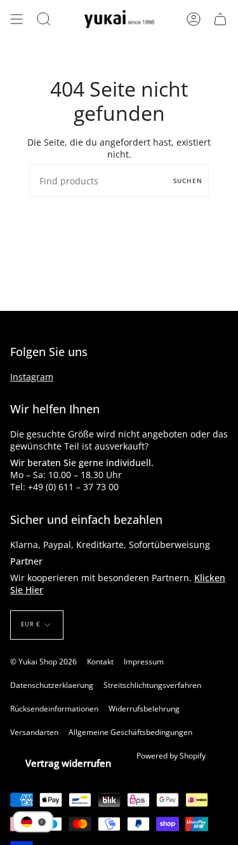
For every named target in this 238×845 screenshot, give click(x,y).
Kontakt (100, 661)
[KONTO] (193, 19)
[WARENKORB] (220, 19)
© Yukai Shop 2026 (43, 661)
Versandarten (34, 732)
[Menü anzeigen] (16, 19)
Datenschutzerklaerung (51, 685)
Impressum (144, 661)
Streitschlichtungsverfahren (152, 685)
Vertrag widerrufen (68, 763)
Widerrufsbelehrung (144, 708)
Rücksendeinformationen (54, 708)
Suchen (187, 180)
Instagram (31, 377)
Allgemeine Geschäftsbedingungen (130, 732)
